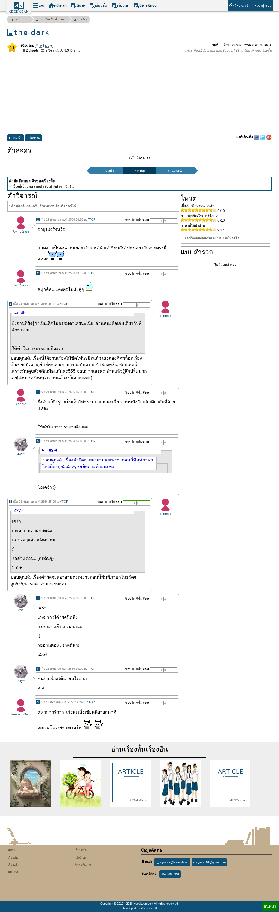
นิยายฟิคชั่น (148, 5)
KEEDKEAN (19, 11)
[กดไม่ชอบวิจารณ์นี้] (142, 220)
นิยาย (81, 5)
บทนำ (109, 171)
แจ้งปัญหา (81, 857)
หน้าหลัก (60, 5)
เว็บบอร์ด (81, 850)
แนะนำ (17, 138)
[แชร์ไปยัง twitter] (263, 137)
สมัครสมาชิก (241, 5)
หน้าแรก (21, 19)
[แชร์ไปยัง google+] (269, 137)
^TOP (91, 219)
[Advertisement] (139, 94)
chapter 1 (175, 171)
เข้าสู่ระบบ (264, 5)
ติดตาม (35, 138)
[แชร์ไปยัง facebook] (257, 137)
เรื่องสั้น (101, 5)
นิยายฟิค (13, 872)
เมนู (41, 5)
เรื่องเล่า (123, 5)
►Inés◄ (46, 45)
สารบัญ (82, 19)
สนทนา (270, 906)
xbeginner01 (149, 908)
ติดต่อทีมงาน (83, 864)
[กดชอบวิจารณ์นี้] (128, 220)
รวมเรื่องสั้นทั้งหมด (52, 19)
